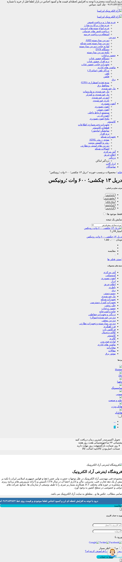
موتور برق (110, 353)
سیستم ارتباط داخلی (98, 112)
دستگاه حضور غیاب (99, 58)
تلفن (107, 73)
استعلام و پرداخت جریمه (96, 34)
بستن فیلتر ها (114, 259)
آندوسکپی (110, 275)
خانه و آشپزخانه (107, 311)
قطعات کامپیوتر (100, 127)
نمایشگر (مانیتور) (100, 130)
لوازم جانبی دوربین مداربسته (94, 46)
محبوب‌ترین (109, 198)
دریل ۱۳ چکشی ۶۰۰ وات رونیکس (104, 236)
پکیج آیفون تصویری (99, 118)
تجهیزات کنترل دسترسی (103, 302)
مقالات (112, 350)
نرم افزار (104, 133)
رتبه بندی (110, 201)
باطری (112, 287)
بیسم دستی (110, 293)
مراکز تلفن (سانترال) (98, 70)
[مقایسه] (115, 421)
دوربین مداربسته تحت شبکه (94, 43)
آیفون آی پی (103, 115)
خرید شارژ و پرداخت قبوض (101, 22)
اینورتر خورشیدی (100, 97)
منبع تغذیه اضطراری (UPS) (95, 82)
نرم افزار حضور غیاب (98, 61)
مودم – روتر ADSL (99, 139)
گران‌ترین (110, 208)
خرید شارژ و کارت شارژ (96, 25)
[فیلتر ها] (120, 415)
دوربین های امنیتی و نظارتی (94, 145)
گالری (112, 338)
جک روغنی (110, 305)
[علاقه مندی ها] (115, 424)
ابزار (113, 281)
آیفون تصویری (108, 103)
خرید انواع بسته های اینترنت (94, 28)
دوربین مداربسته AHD (97, 40)
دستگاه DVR (102, 49)
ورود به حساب (105, 557)
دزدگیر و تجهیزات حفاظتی (102, 314)
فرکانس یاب (109, 329)
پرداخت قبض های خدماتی (95, 31)
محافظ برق (103, 85)
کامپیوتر (111, 121)
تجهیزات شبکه (108, 136)
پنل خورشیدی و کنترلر (97, 94)
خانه (120, 172)
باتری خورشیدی (101, 100)
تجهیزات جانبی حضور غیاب (95, 64)
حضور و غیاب (109, 55)
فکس (106, 76)
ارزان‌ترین (110, 205)
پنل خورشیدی (108, 88)
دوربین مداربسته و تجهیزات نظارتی (97, 323)
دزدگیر (112, 157)
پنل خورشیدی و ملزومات (96, 91)
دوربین (112, 37)
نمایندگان (111, 166)
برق (114, 79)
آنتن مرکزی (109, 151)
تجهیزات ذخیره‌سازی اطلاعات (93, 124)
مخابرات (111, 347)
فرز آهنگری (109, 326)
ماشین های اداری (107, 67)
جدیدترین (110, 195)
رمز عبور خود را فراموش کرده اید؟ (103, 551)
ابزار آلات (111, 163)
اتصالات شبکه (102, 148)
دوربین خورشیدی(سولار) (103, 317)
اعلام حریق (110, 154)
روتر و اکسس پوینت (98, 142)
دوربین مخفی (109, 320)
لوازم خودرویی (108, 341)
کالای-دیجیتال (109, 332)
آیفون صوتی (103, 109)
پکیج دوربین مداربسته (98, 52)
